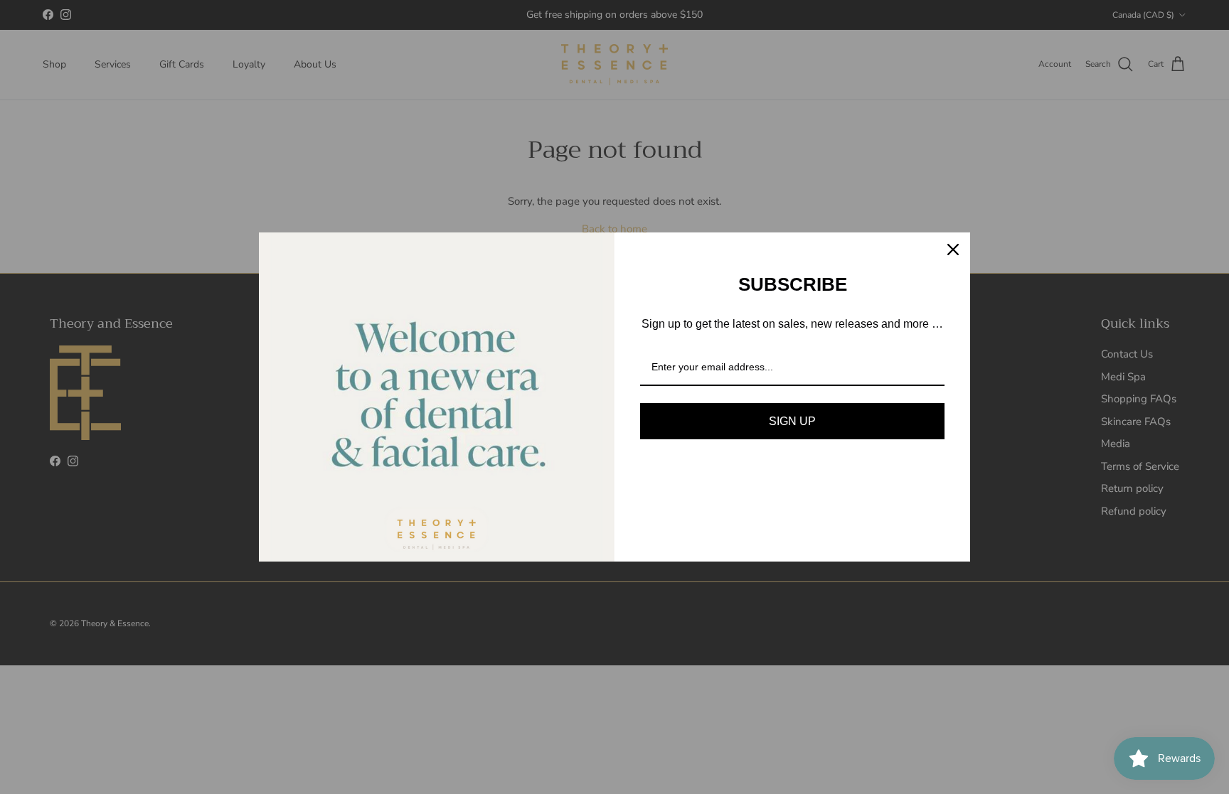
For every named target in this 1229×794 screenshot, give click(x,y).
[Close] (953, 249)
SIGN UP (792, 421)
